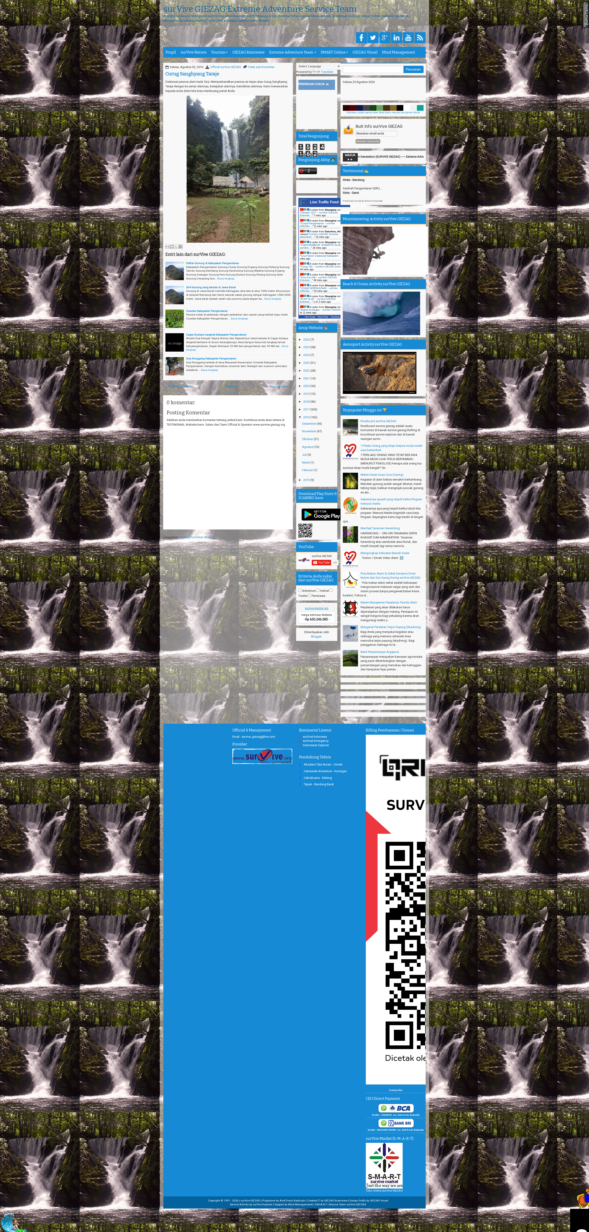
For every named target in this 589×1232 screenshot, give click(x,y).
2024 (306, 355)
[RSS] (420, 38)
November (309, 431)
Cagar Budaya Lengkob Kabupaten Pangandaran (216, 334)
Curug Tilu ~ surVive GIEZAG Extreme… (324, 266)
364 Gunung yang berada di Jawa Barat (211, 287)
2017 (306, 409)
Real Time (323, 317)
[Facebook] (361, 38)
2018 (306, 401)
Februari (308, 470)
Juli (304, 454)
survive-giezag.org (316, 608)
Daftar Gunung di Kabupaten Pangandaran (212, 263)
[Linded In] (396, 38)
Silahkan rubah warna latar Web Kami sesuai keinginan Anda (383, 112)
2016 (306, 417)
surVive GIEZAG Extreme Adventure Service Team (260, 9)
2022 (306, 370)
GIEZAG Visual (365, 52)
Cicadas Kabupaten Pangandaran (207, 311)
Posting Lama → (281, 386)
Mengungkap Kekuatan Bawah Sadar (385, 553)
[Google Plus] (384, 38)
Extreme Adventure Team (291, 52)
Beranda (231, 386)
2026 (306, 339)
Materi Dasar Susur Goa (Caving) (382, 474)
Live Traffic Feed (324, 202)
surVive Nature (194, 52)
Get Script (310, 317)
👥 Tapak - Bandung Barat (317, 784)
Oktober (308, 439)
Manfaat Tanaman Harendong (380, 528)
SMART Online (333, 52)
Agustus (308, 447)
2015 (306, 480)
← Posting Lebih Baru (178, 386)
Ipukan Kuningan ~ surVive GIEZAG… (322, 309)
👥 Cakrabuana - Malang (316, 778)
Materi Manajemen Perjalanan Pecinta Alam (389, 602)
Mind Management (398, 52)
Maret (306, 462)
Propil (171, 52)
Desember (309, 423)
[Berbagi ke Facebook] (180, 246)
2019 (306, 393)
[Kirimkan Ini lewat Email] (167, 246)
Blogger (316, 636)
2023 (306, 362)
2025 (306, 347)
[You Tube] (408, 38)
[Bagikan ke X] (176, 246)
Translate (327, 72)
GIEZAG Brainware (248, 52)
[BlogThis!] (172, 246)
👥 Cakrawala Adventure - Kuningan (323, 771)
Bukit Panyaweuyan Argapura (380, 652)
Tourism (218, 52)
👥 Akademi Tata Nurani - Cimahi (321, 764)
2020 (306, 386)
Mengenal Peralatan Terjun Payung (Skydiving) (391, 627)
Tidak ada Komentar (261, 67)
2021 (306, 378)
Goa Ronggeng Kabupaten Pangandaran (211, 358)
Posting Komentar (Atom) (196, 537)
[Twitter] (373, 38)
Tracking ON (337, 317)
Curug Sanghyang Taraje (192, 74)
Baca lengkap (225, 278)
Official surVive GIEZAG (225, 67)
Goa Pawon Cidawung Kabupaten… (321, 255)
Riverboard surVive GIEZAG (378, 421)
